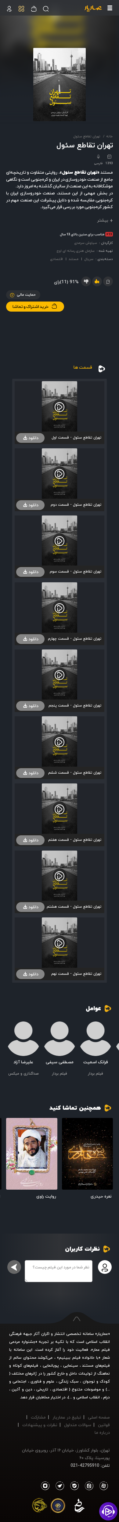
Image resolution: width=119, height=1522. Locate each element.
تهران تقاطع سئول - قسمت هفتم (74, 840)
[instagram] (45, 1486)
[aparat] (102, 1486)
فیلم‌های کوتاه (25, 1365)
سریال (88, 259)
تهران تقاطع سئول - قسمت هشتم (74, 906)
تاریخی (42, 1389)
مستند (73, 259)
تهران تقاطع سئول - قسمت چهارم (74, 638)
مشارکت (38, 1417)
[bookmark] (68, 1125)
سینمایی (70, 1365)
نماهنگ (103, 1373)
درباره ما (102, 1432)
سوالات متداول (77, 1425)
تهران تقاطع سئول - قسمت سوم (75, 571)
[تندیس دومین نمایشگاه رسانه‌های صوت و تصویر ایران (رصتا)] (39, 1507)
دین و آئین (22, 1389)
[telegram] (58, 1486)
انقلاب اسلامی (87, 1397)
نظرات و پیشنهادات (39, 1425)
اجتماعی (18, 1381)
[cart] (9, 9)
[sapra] (58, 1507)
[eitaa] (88, 1486)
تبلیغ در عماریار (66, 1417)
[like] (97, 281)
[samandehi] (79, 1507)
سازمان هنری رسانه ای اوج (75, 251)
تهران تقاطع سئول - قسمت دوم (76, 504)
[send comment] (14, 1267)
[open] (87, 1154)
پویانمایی (51, 1365)
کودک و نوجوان (96, 1381)
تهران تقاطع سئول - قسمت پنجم (75, 705)
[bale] (73, 1486)
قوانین (104, 1425)
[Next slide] (10, 1047)
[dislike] (86, 281)
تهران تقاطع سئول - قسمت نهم (76, 974)
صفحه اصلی (99, 1417)
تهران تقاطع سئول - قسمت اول (76, 437)
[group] (95, 1049)
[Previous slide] (108, 1047)
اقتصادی (56, 259)
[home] (93, 9)
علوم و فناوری (43, 1381)
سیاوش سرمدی (85, 243)
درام (106, 1397)
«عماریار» (102, 1333)
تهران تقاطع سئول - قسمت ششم (74, 772)
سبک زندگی (68, 1381)
